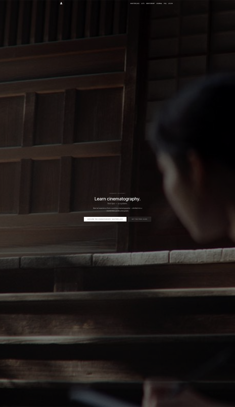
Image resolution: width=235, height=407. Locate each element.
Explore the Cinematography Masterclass (105, 219)
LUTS (142, 3)
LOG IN (170, 3)
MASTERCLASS (134, 3)
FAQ (165, 3)
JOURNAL (159, 3)
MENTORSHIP (150, 3)
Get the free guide (139, 219)
